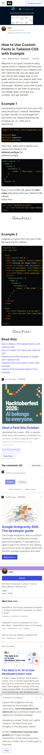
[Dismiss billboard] (40, 697)
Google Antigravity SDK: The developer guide (20, 529)
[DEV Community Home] (9, 3)
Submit (10, 482)
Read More (8, 456)
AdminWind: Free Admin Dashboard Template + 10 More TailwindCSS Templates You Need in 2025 (21, 611)
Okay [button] (6, 750)
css (4, 58)
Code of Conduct (15, 489)
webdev (25, 58)
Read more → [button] (9, 557)
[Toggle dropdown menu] (40, 379)
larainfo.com (26, 33)
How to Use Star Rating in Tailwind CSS (19, 636)
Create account (34, 3)
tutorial (35, 58)
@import (15, 111)
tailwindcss (13, 58)
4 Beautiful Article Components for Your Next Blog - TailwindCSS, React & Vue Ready (21, 625)
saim (10, 28)
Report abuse (30, 489)
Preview (22, 482)
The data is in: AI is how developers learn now (18, 672)
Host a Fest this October (20, 428)
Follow (22, 578)
